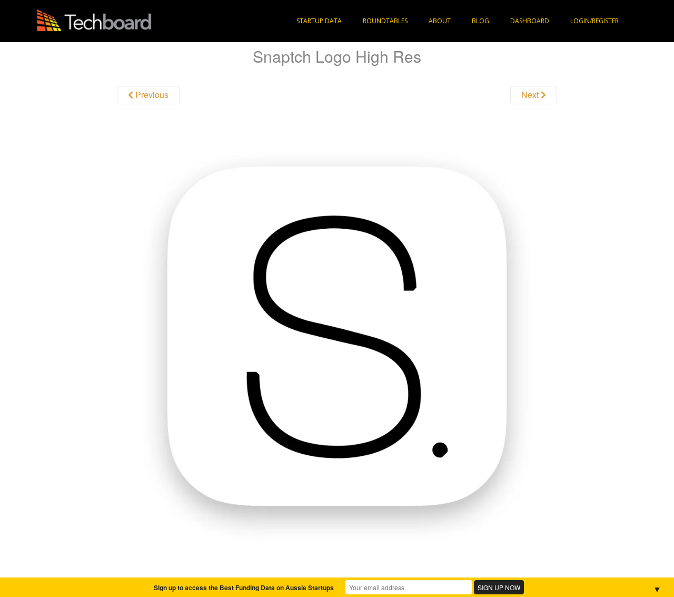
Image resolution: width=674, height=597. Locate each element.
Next (531, 95)
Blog (480, 20)
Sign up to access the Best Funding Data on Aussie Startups (244, 587)
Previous (150, 95)
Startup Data (319, 20)
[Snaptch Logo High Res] (337, 335)
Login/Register (594, 20)
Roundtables (385, 20)
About (440, 20)
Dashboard (529, 20)
